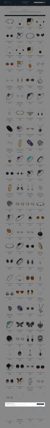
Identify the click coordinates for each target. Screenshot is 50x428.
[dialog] (25, 404)
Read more (14, 405)
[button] (40, 405)
